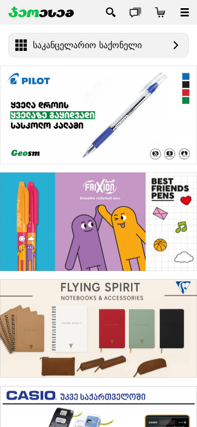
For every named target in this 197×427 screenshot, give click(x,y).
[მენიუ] (184, 12)
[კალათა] (160, 12)
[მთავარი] (41, 12)
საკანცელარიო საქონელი (87, 45)
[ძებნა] (111, 12)
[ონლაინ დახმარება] (135, 12)
